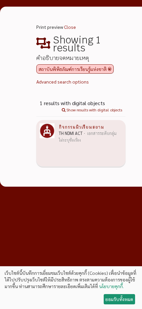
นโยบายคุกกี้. (111, 286)
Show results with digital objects (93, 109)
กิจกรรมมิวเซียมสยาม (81, 126)
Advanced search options (62, 82)
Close (70, 27)
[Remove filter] (109, 69)
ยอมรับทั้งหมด (119, 299)
